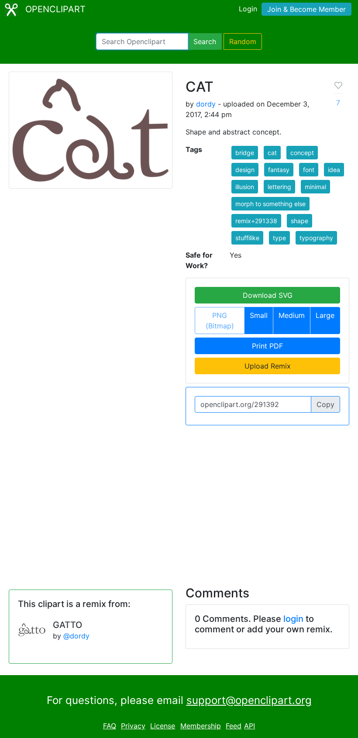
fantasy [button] (278, 169)
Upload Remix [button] (267, 366)
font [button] (308, 169)
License (162, 725)
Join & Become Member (306, 9)
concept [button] (302, 152)
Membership (200, 725)
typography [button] (316, 237)
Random (242, 41)
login (293, 619)
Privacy (133, 725)
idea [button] (334, 169)
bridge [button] (244, 152)
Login (248, 8)
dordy (206, 104)
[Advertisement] (179, 500)
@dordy (76, 635)
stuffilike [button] (247, 237)
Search (204, 41)
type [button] (279, 237)
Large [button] (325, 315)
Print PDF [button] (267, 345)
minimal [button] (315, 186)
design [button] (245, 169)
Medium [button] (292, 315)
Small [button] (259, 315)
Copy (325, 404)
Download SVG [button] (268, 295)
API (249, 725)
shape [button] (299, 220)
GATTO (67, 625)
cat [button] (272, 152)
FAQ (109, 725)
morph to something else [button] (270, 203)
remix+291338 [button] (256, 220)
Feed (233, 725)
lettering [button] (279, 186)
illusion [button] (244, 186)
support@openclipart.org (249, 700)
